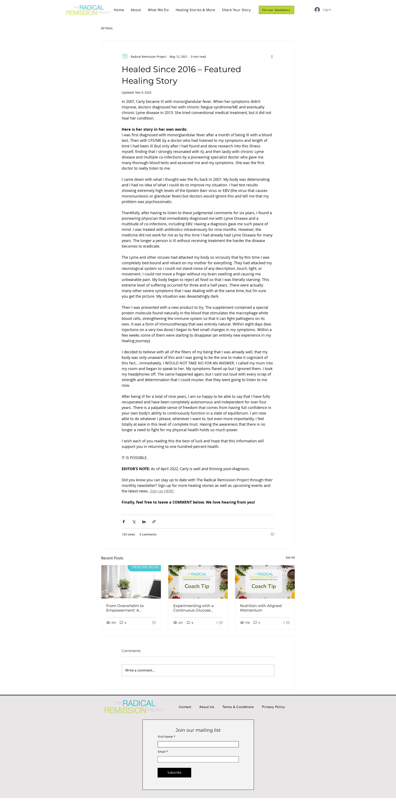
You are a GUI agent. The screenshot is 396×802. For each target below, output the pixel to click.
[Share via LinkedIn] (144, 522)
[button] (136, 10)
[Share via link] (154, 522)
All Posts (107, 28)
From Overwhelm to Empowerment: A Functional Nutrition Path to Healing (130, 608)
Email (161, 751)
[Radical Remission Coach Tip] (198, 582)
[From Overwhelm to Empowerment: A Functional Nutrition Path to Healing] (131, 582)
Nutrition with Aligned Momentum (261, 608)
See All (290, 557)
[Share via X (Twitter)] (134, 522)
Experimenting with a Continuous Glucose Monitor (193, 608)
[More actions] (271, 56)
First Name (165, 736)
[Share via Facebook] (124, 522)
